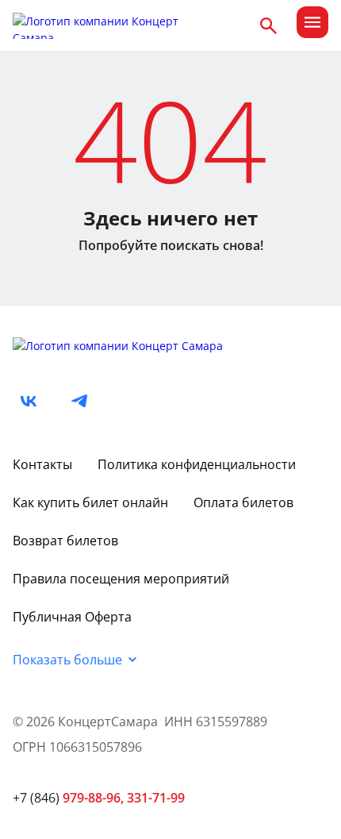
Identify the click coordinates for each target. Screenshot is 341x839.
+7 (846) (68, 797)
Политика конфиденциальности (197, 464)
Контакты (42, 464)
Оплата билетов (243, 502)
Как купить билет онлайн (90, 502)
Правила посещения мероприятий (121, 578)
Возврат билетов (65, 540)
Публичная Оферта (72, 616)
